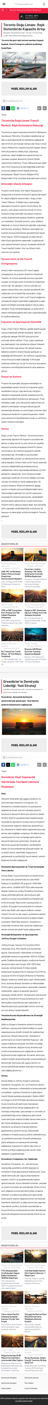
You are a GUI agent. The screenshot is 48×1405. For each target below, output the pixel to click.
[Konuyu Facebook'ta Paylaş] (3, 108)
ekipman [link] (32, 1168)
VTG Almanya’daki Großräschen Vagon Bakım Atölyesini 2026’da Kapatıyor (10, 1274)
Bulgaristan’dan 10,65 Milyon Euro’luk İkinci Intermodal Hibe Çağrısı (12, 1357)
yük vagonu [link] (25, 798)
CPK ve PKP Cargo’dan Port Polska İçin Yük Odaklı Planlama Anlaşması (11, 614)
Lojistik (10, 605)
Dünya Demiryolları (18, 33)
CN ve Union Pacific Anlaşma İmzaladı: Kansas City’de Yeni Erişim (10, 1318)
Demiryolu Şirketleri (38, 564)
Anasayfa (6, 33)
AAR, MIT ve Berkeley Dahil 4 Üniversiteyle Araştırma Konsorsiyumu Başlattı (11, 575)
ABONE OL (25, 108)
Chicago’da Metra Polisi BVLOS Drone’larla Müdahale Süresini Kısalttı (35, 1318)
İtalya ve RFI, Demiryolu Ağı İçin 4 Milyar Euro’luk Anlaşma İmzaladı (36, 612)
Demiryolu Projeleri (38, 605)
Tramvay (34, 644)
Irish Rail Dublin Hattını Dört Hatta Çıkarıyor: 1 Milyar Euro (35, 1273)
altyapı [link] (37, 485)
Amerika (4, 564)
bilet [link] (31, 410)
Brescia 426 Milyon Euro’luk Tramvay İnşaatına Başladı (33, 651)
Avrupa (28, 33)
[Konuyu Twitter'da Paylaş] (8, 108)
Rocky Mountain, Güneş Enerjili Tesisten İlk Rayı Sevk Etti (36, 1360)
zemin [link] (40, 387)
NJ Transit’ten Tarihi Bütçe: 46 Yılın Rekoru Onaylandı (11, 653)
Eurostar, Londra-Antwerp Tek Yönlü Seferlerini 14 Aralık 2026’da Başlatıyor (34, 572)
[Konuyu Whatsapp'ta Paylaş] (13, 108)
